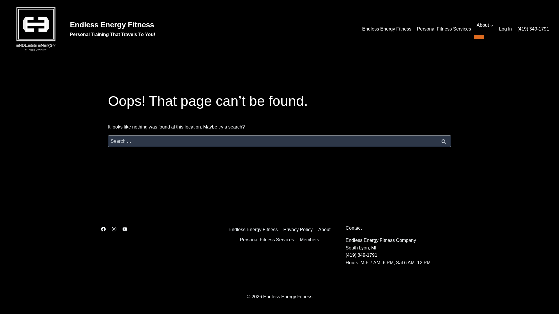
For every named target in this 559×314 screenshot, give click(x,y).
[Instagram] (114, 229)
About (324, 229)
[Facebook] (103, 229)
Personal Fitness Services (444, 28)
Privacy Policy (298, 229)
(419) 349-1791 (533, 28)
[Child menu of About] (479, 37)
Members (309, 239)
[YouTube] (125, 229)
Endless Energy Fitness (386, 28)
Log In (505, 28)
